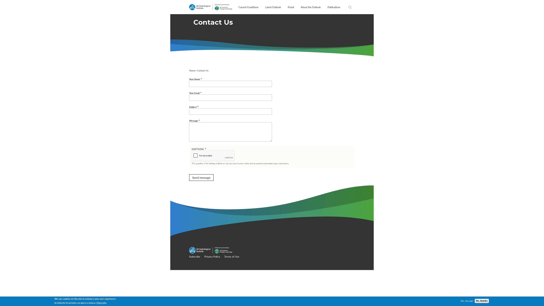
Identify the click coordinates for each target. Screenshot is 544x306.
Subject (193, 107)
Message (193, 120)
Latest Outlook (273, 7)
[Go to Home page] (210, 7)
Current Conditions (248, 7)
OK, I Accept (466, 300)
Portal (291, 7)
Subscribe (194, 256)
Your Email (194, 93)
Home (192, 70)
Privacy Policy (212, 256)
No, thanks (482, 301)
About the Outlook (311, 7)
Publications (334, 7)
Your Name (194, 79)
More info (101, 302)
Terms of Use (231, 256)
